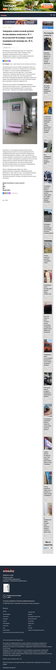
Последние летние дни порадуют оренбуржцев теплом (47, 89)
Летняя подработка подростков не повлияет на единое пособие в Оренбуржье (48, 491)
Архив (4, 611)
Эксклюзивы (6, 614)
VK (3, 185)
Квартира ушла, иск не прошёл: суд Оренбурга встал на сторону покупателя (47, 58)
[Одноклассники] (5, 61)
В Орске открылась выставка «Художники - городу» (47, 259)
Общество (31, 623)
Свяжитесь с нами (8, 575)
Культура (5, 625)
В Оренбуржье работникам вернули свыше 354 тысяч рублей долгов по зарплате (47, 424)
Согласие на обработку (9, 601)
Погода (30, 628)
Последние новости (49, 34)
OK (3, 188)
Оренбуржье (6, 630)
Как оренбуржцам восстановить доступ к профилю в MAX (47, 159)
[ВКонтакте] (3, 61)
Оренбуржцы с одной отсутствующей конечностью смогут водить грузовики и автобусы (48, 360)
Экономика (6, 623)
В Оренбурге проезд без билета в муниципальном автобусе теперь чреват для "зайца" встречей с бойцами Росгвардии (48, 194)
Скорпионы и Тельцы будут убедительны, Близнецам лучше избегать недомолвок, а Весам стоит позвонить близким (47, 124)
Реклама (5, 619)
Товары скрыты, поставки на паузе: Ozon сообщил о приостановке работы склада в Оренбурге (48, 458)
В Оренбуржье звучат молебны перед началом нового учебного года (48, 289)
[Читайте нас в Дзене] (49, 548)
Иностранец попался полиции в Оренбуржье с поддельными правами (47, 392)
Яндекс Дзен (6, 190)
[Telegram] (7, 61)
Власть (5, 621)
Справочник (31, 612)
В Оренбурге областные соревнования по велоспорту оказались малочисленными (48, 228)
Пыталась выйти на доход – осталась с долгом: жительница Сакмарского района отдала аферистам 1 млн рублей (47, 324)
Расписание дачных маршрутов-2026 (13, 632)
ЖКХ (4, 628)
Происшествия (32, 619)
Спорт (29, 625)
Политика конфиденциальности (25, 601)
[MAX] (9, 61)
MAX (4, 186)
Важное (30, 614)
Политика (31, 621)
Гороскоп (5, 616)
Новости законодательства (36, 630)
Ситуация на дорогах (34, 616)
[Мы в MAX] (51, 548)
